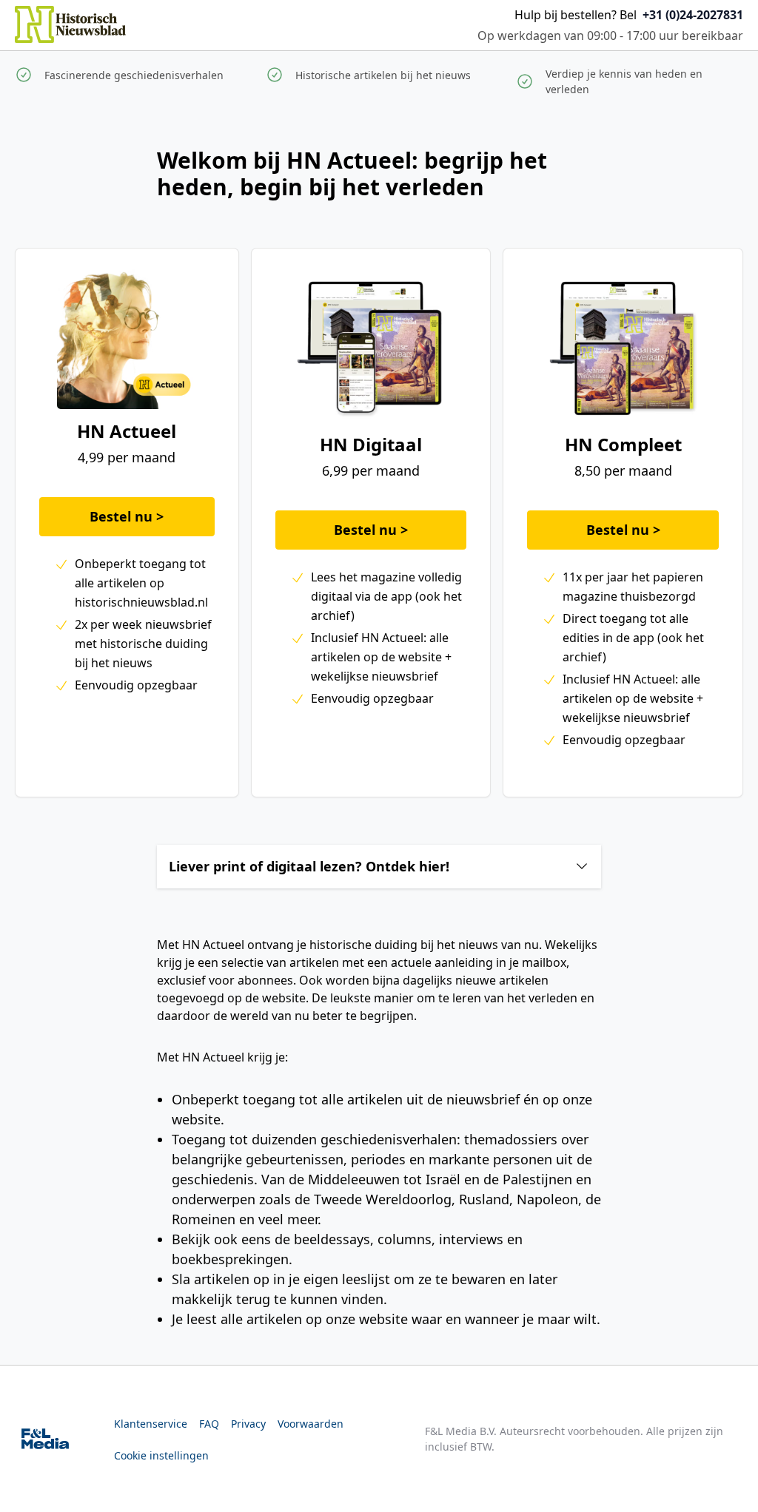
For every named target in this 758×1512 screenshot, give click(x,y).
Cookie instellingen (161, 1455)
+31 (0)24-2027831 (693, 15)
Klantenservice (150, 1424)
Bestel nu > (127, 516)
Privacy (248, 1424)
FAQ (209, 1424)
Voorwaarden (310, 1424)
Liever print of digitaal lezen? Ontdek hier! (309, 866)
